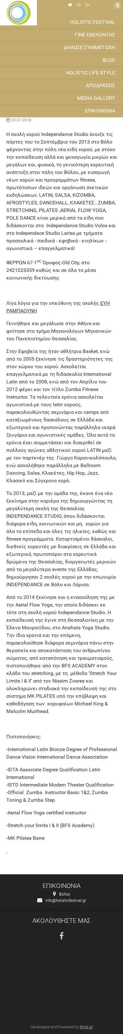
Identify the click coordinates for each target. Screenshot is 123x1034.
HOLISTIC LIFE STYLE (90, 73)
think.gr (86, 1026)
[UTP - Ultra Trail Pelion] (18, 12)
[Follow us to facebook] (61, 936)
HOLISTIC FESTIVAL (92, 22)
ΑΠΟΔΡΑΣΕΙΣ (100, 85)
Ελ (79, 5)
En (87, 5)
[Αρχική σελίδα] (70, 5)
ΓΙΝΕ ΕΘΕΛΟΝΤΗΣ (95, 35)
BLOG (108, 60)
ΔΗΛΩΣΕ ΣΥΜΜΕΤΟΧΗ (89, 47)
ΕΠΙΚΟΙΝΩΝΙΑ (100, 111)
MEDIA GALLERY (96, 98)
